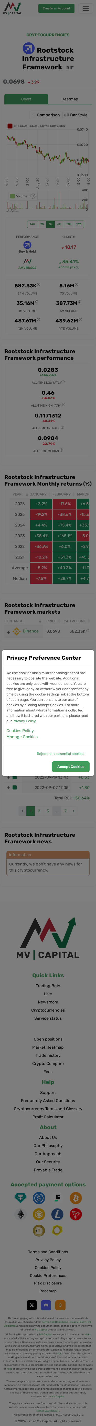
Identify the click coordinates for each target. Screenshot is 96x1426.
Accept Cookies (70, 767)
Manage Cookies (22, 736)
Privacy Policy (24, 721)
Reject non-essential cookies (60, 754)
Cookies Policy (20, 730)
